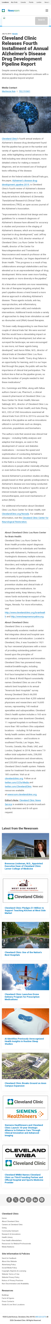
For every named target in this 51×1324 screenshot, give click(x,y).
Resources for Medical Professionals (16, 1244)
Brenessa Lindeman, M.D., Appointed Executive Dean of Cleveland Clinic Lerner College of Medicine (24, 866)
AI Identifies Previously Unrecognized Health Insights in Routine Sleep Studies (24, 1041)
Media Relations (8, 1247)
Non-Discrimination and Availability (15, 1284)
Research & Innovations (11, 1234)
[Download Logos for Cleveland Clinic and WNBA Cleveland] (25, 1157)
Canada (23, 2)
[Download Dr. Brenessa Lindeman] (25, 846)
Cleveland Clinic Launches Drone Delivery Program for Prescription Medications (22, 997)
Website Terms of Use (10, 1274)
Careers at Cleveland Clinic (12, 1225)
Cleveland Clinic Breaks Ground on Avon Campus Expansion (25, 1084)
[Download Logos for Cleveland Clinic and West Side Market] (25, 891)
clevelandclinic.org (14, 778)
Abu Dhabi (14, 2)
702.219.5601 (24, 91)
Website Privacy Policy (10, 1277)
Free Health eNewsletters (12, 1240)
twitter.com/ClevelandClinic (18, 786)
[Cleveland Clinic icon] (3, 10)
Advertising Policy (9, 1265)
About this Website (9, 1261)
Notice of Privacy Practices (12, 1280)
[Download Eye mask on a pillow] (25, 1021)
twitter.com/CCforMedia (17, 782)
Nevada (47, 2)
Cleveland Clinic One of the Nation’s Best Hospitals (23, 953)
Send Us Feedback (9, 1258)
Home (4, 1218)
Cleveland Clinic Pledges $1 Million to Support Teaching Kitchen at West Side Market (25, 910)
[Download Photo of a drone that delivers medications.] (25, 977)
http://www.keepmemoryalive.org (27, 616)
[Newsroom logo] (14, 10)
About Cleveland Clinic (10, 1221)
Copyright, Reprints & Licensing (14, 1271)
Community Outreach (10, 1231)
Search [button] (41, 19)
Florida (31, 2)
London (39, 2)
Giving (4, 1228)
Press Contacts (8, 1301)
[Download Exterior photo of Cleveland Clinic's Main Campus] (25, 935)
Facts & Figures (8, 1298)
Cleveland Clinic (9, 138)
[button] (47, 10)
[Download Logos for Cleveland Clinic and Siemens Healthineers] (25, 1108)
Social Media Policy (9, 1268)
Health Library (7, 1237)
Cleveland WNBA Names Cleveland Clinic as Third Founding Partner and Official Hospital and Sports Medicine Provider (24, 1178)
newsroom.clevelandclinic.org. (22, 794)
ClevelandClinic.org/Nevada (15, 513)
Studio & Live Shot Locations (13, 1305)
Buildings (5, 1295)
